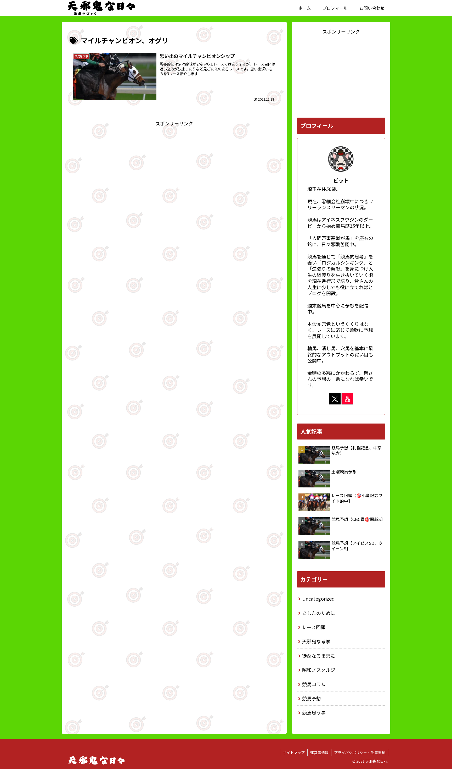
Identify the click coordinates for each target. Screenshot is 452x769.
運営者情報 (319, 752)
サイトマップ (294, 752)
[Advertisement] (174, 164)
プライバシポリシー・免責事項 (359, 752)
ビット (341, 180)
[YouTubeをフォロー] (347, 399)
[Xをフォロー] (335, 399)
